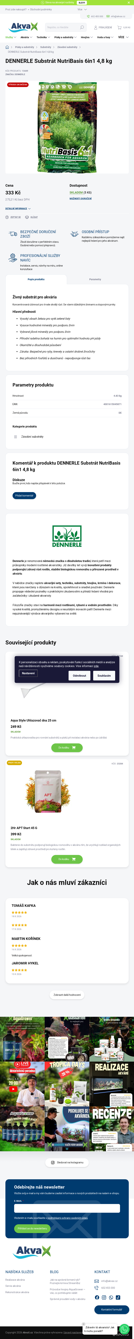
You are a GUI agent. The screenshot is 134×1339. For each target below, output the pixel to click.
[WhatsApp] (111, 1296)
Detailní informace (16, 208)
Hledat (82, 27)
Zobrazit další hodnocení (67, 994)
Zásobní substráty (32, 436)
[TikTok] (118, 1296)
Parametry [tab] (95, 279)
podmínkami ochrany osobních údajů (67, 1218)
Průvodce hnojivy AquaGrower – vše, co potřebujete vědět (67, 1291)
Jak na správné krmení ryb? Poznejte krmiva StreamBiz (65, 1281)
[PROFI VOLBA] (67, 792)
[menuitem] (11, 37)
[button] (124, 1329)
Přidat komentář (24, 495)
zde (96, 666)
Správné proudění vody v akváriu (67, 1299)
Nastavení (28, 673)
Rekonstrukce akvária (17, 1292)
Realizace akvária (15, 1279)
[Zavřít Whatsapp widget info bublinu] (83, 1324)
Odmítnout (79, 675)
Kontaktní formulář (111, 1309)
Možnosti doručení (81, 198)
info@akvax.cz (109, 1281)
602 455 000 (108, 1287)
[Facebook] (97, 1296)
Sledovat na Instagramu (70, 1162)
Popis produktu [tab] (36, 279)
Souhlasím (104, 675)
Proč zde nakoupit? (16, 9)
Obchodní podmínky (41, 9)
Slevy (82, 3)
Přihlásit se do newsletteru (32, 1228)
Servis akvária (13, 1286)
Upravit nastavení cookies (78, 1332)
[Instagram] (104, 1296)
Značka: (15, 74)
